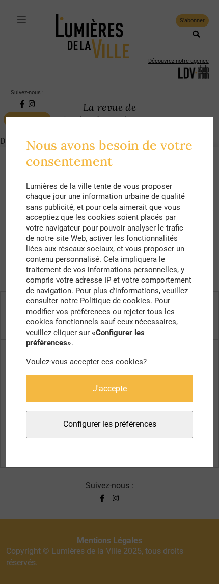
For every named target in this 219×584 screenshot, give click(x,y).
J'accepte (110, 388)
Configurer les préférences (109, 424)
